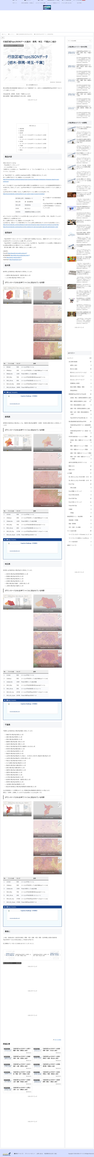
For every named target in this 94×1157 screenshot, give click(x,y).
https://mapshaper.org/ (15, 259)
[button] (90, 41)
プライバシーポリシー (30, 1153)
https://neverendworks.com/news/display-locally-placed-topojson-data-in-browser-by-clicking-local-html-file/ (31, 224)
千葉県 (21, 145)
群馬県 (21, 137)
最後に (21, 150)
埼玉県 (21, 141)
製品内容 (22, 128)
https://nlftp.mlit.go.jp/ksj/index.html (19, 255)
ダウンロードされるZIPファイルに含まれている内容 (34, 135)
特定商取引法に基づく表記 (50, 1153)
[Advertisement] (47, 21)
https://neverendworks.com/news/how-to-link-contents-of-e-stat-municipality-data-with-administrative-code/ (30, 227)
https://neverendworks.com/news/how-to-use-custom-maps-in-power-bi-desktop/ (24, 194)
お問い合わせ (40, 1153)
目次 (30, 125)
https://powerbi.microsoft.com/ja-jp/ (17, 253)
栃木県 (21, 133)
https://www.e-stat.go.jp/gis (13, 257)
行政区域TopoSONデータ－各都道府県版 (13, 963)
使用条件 (22, 130)
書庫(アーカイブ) (19, 1153)
